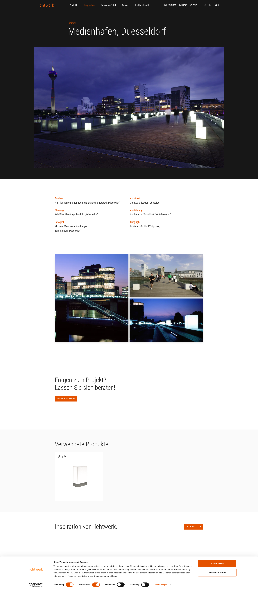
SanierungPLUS (108, 5)
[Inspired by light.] (46, 5)
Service (125, 5)
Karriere (183, 5)
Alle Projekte (194, 526)
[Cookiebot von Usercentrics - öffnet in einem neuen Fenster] (35, 585)
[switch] (96, 584)
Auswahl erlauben (217, 572)
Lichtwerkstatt (142, 5)
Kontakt (193, 5)
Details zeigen (160, 585)
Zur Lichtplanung (66, 398)
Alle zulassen (217, 563)
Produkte (73, 5)
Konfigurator (170, 5)
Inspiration (89, 5)
